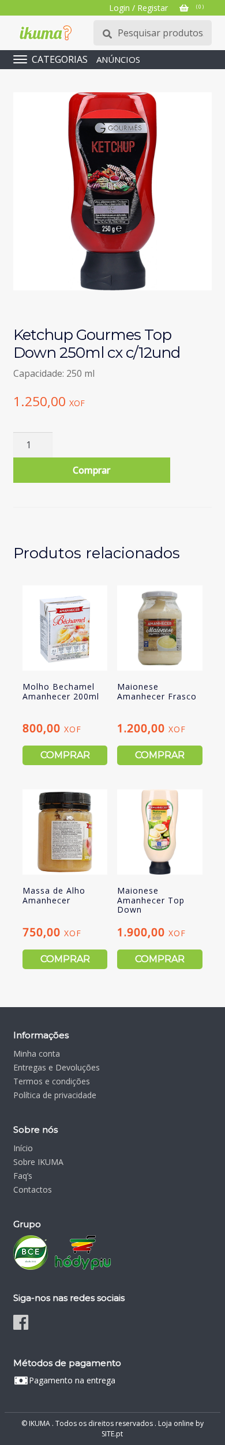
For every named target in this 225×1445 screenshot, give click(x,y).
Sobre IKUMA (38, 1161)
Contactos (32, 1189)
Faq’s (22, 1175)
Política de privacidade (54, 1095)
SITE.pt (112, 1434)
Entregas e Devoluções (56, 1067)
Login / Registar (138, 7)
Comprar (91, 470)
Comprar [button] (65, 755)
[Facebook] (20, 1322)
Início (23, 1148)
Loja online (176, 1423)
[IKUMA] (45, 33)
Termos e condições (51, 1081)
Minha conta (36, 1053)
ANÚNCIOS (118, 59)
